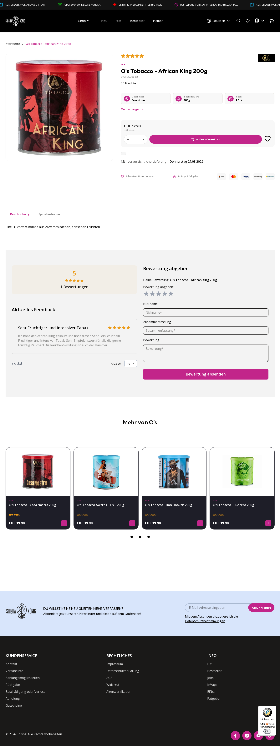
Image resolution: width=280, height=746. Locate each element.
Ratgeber (214, 698)
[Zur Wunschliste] (268, 139)
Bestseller (137, 21)
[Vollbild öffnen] (59, 107)
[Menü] (274, 708)
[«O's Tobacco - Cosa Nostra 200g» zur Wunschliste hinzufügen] (65, 452)
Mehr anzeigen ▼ (132, 109)
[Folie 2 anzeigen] (140, 537)
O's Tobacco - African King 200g (48, 44)
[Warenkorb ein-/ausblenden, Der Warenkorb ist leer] (271, 20)
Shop (82, 21)
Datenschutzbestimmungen (205, 621)
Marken (158, 21)
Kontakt (11, 664)
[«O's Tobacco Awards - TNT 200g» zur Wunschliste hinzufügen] (133, 452)
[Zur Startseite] (15, 21)
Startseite (13, 44)
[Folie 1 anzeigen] (131, 537)
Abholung (13, 698)
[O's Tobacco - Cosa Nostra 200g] (38, 471)
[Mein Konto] (259, 20)
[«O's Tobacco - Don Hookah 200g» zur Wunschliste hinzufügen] (201, 452)
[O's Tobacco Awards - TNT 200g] (106, 471)
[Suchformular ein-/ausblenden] (238, 20)
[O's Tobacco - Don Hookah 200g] (174, 471)
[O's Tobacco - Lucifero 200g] (242, 471)
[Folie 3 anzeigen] (148, 537)
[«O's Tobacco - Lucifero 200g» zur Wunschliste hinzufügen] (269, 452)
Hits (118, 21)
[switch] (267, 731)
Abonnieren (261, 607)
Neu (104, 21)
